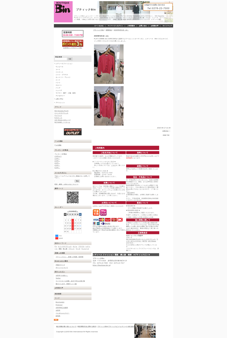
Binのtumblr (60, 302)
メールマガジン (61, 173)
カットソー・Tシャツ (63, 77)
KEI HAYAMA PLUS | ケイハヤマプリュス (141, 239)
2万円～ (57, 161)
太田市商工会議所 (62, 307)
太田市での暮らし (62, 275)
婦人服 (65, 249)
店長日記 (109, 30)
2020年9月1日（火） (121, 30)
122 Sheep (152, 241)
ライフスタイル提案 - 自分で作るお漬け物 (70, 281)
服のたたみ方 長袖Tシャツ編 (66, 284)
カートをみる (99, 26)
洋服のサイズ (60, 265)
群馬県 (58, 316)
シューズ (59, 90)
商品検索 (58, 57)
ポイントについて (62, 267)
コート (58, 69)
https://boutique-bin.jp (101, 265)
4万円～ (57, 165)
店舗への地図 (60, 253)
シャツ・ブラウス (62, 74)
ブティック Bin (98, 30)
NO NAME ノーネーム (62, 122)
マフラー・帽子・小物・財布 (66, 93)
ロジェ (75, 246)
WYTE (144, 241)
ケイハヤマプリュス (61, 113)
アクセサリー (60, 96)
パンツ (58, 82)
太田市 (58, 310)
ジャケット (59, 72)
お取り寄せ (59, 99)
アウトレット (60, 102)
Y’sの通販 (58, 145)
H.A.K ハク (58, 118)
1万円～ (57, 159)
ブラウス (81, 246)
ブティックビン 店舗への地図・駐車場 (69, 257)
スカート (59, 85)
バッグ (58, 88)
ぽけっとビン (60, 271)
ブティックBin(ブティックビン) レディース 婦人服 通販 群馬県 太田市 (123, 326)
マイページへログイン (115, 26)
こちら (113, 165)
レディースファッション (64, 63)
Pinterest (59, 305)
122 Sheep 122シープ (63, 120)
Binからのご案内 (61, 261)
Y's (56, 246)
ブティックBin (86, 9)
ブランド (71, 249)
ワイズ (78, 249)
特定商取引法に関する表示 (87, 326)
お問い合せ (143, 26)
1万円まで (58, 156)
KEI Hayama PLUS (61, 111)
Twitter (58, 278)
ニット (58, 80)
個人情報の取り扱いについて (66, 326)
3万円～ (57, 163)
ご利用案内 (131, 26)
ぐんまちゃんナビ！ (63, 313)
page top (166, 135)
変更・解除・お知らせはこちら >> (66, 184)
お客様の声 (155, 26)
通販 (60, 249)
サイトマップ (167, 26)
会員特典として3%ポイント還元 (72, 47)
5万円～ (57, 168)
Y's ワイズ (58, 115)
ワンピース (59, 67)
